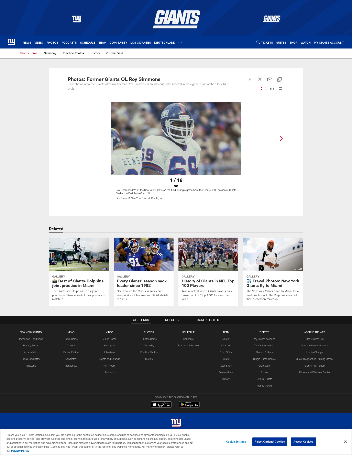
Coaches (226, 345)
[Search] (258, 42)
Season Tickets (264, 352)
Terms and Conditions (31, 338)
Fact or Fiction (71, 352)
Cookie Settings (236, 441)
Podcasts (109, 372)
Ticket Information (264, 345)
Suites (264, 372)
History (149, 358)
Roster (226, 338)
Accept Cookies (303, 441)
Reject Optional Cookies (270, 441)
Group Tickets (264, 378)
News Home (71, 338)
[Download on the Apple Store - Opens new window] (161, 404)
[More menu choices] (180, 42)
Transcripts (71, 365)
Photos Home (149, 338)
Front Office (226, 352)
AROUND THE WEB (314, 332)
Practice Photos (149, 352)
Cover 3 (71, 345)
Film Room (109, 365)
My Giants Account (264, 338)
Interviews (109, 352)
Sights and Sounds (109, 358)
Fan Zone (31, 365)
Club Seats (264, 365)
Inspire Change (314, 352)
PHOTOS (149, 332)
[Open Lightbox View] (176, 153)
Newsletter (71, 358)
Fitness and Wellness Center (314, 372)
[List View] (280, 88)
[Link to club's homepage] (11, 42)
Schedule (188, 338)
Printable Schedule (188, 345)
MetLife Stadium (315, 338)
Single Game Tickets (264, 358)
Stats (226, 358)
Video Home (109, 338)
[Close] (345, 441)
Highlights (109, 345)
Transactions (226, 372)
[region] (176, 442)
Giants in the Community (315, 345)
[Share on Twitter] (260, 81)
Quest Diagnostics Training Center (314, 358)
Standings (226, 365)
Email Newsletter (31, 358)
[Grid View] (271, 88)
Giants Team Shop (315, 365)
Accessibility (31, 352)
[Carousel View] (263, 88)
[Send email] (269, 81)
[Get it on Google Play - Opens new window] (189, 406)
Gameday (149, 345)
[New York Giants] (176, 423)
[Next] (281, 138)
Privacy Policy (30, 345)
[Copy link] (279, 79)
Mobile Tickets (264, 385)
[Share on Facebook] (250, 81)
